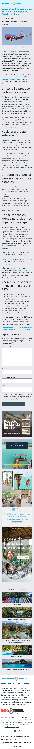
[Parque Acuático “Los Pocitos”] (17, 612)
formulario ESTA (21, 270)
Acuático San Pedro (17, 656)
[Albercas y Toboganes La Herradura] (17, 663)
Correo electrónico (9, 377)
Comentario (6, 347)
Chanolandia (17, 604)
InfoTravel (20, 717)
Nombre (5, 368)
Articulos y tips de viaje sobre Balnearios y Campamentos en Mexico (14, 21)
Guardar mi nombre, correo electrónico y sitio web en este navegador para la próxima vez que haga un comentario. (18, 396)
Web (3, 386)
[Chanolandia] (17, 598)
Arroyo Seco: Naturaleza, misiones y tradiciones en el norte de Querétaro (17, 641)
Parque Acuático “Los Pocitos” (17, 619)
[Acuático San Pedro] (17, 650)
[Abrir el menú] (32, 3)
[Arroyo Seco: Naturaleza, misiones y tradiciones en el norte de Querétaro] (17, 630)
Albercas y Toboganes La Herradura (17, 669)
